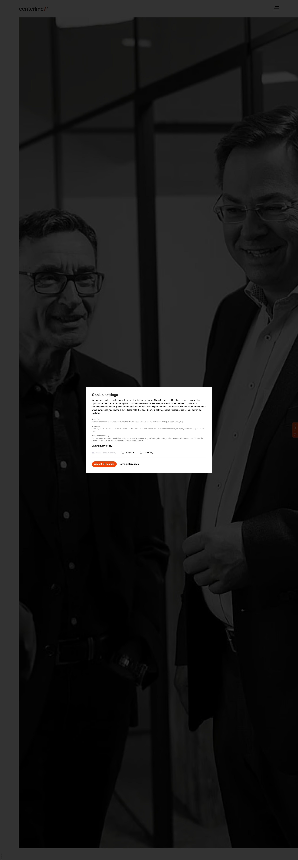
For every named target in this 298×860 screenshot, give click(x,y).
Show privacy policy (102, 446)
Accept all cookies (104, 464)
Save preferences (129, 464)
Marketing (148, 453)
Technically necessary (105, 453)
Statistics (129, 453)
